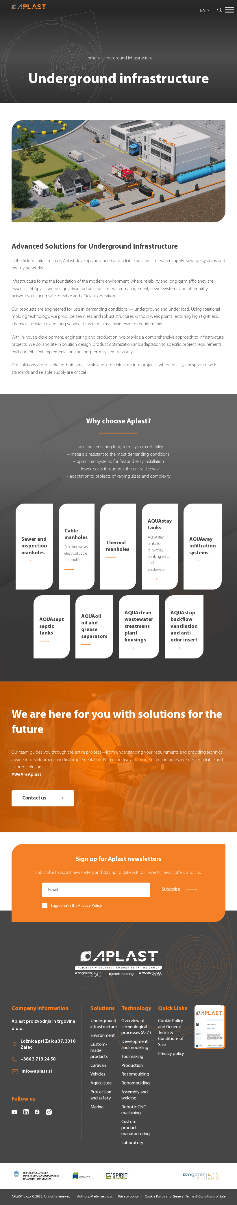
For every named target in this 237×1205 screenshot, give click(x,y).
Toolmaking (132, 1056)
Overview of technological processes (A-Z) (136, 1027)
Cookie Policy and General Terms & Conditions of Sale (171, 1033)
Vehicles (97, 1074)
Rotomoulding (135, 1074)
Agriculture (101, 1083)
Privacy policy (171, 1054)
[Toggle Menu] (229, 9)
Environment (102, 1035)
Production (132, 1065)
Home (90, 58)
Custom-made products (99, 1050)
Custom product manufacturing (135, 1128)
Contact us (34, 798)
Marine (96, 1107)
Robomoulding (135, 1083)
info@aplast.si (36, 1071)
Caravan (98, 1065)
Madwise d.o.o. (101, 1196)
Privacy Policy (90, 906)
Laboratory (132, 1143)
